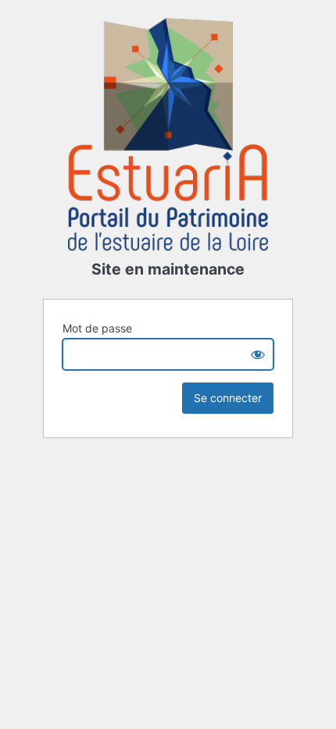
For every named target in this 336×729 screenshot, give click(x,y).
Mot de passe (97, 328)
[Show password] (257, 354)
